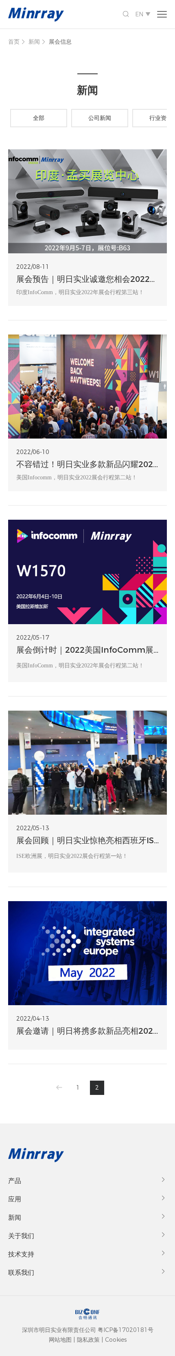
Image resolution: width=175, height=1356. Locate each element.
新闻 (34, 41)
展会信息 (60, 41)
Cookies (116, 1339)
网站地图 (60, 1339)
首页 (14, 41)
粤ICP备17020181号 (125, 1330)
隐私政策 (88, 1339)
